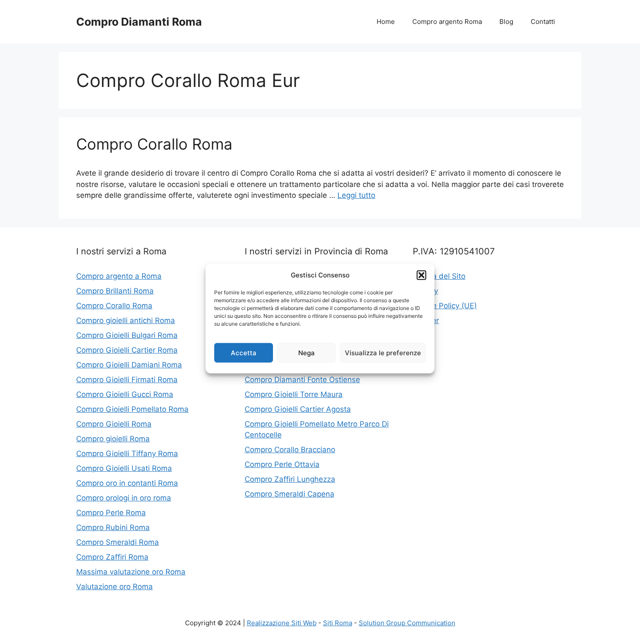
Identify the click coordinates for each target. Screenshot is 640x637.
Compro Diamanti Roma (139, 21)
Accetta (243, 352)
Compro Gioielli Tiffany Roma (127, 453)
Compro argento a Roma (119, 276)
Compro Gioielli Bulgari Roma (127, 335)
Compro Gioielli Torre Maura (294, 394)
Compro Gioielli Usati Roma (124, 468)
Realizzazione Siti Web (282, 623)
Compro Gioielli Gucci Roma (124, 394)
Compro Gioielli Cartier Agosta (298, 409)
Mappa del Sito (439, 276)
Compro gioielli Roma (113, 438)
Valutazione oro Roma (114, 586)
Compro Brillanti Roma (115, 291)
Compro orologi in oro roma (123, 498)
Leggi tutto (356, 195)
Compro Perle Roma (111, 512)
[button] (421, 275)
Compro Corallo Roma (154, 144)
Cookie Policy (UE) (445, 305)
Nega (306, 352)
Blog (506, 21)
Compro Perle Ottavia (282, 464)
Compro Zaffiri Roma (112, 557)
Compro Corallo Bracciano (290, 449)
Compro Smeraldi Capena (289, 494)
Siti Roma (337, 623)
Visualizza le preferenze (383, 352)
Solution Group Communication (407, 623)
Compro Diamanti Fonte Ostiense (302, 379)
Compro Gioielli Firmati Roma (127, 379)
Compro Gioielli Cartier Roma (127, 350)
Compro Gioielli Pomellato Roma (132, 409)
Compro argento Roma (447, 21)
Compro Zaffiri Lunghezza (290, 479)
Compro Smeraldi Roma (117, 542)
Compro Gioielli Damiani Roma (129, 364)
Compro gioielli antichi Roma (125, 320)
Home (386, 21)
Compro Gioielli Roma (114, 424)
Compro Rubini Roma (113, 527)
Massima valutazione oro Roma (130, 571)
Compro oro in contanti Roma (127, 483)
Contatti (543, 21)
